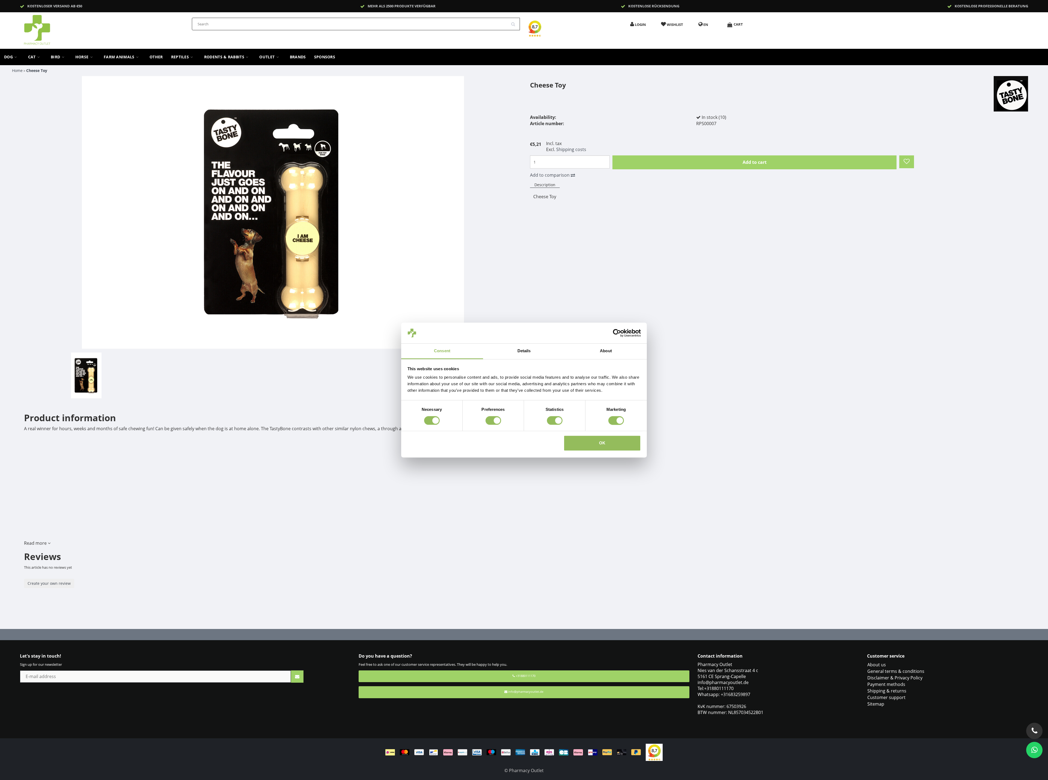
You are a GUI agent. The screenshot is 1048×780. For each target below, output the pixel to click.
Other (156, 57)
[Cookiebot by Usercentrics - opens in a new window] (617, 333)
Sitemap (875, 704)
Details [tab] (524, 351)
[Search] (515, 22)
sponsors (324, 57)
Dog (9, 57)
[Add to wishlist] (906, 162)
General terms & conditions (895, 671)
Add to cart (755, 162)
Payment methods (886, 684)
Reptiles (180, 57)
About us (876, 665)
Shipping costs (571, 149)
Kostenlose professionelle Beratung (991, 6)
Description (544, 184)
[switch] (493, 420)
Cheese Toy (36, 70)
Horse (82, 57)
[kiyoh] (654, 752)
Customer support (886, 697)
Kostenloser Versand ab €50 (54, 6)
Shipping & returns (886, 691)
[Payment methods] (515, 752)
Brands (298, 57)
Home (17, 70)
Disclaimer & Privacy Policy (894, 678)
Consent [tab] (442, 351)
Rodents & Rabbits (224, 57)
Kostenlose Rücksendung (653, 6)
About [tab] (606, 351)
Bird (56, 57)
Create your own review (49, 583)
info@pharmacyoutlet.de (525, 691)
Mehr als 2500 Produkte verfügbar (402, 6)
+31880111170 (525, 676)
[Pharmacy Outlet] (51, 28)
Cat (32, 57)
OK (602, 443)
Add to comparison (550, 175)
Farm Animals (120, 57)
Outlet (267, 57)
